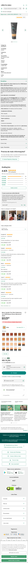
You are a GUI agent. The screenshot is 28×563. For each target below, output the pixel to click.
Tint (2, 76)
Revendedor (6, 513)
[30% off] (11, 334)
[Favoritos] (26, 5)
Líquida (2, 62)
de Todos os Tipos (5, 57)
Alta (2, 53)
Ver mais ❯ (25, 430)
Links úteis (5, 523)
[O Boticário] (6, 5)
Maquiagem (3, 46)
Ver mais (5, 353)
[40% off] (3, 334)
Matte (2, 69)
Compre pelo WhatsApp (15, 452)
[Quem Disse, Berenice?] (6, 319)
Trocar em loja (15, 460)
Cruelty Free (3, 65)
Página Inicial (4, 14)
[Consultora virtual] (23, 8)
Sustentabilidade (7, 518)
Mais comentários (5, 305)
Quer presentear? (15, 464)
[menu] (1, 8)
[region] (14, 552)
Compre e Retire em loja (15, 456)
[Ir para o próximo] (25, 30)
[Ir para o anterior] (2, 30)
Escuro (2, 50)
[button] (25, 313)
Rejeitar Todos (14, 556)
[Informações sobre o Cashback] (24, 367)
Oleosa (2, 58)
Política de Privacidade (13, 440)
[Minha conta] (23, 5)
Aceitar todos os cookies (14, 560)
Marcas (5, 503)
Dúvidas (5, 498)
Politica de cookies (13, 550)
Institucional (6, 508)
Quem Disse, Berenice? (13, 14)
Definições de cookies (14, 552)
